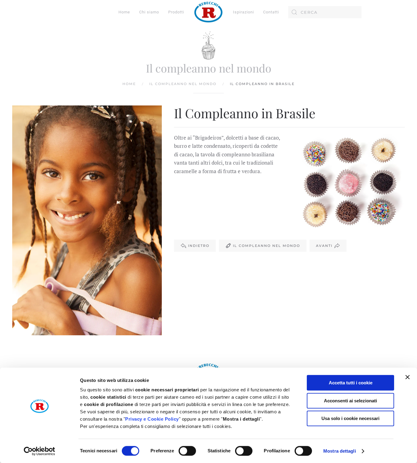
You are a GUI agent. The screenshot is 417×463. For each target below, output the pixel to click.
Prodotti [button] (176, 12)
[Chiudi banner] (407, 377)
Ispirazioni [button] (243, 12)
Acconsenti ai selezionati (350, 400)
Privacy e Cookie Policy (152, 419)
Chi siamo (149, 12)
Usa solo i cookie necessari (350, 418)
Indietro (198, 246)
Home (124, 12)
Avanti (324, 246)
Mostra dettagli (339, 451)
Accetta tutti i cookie (350, 382)
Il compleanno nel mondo (266, 246)
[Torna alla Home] (208, 12)
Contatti (271, 12)
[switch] (187, 451)
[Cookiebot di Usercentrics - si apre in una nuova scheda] (39, 451)
